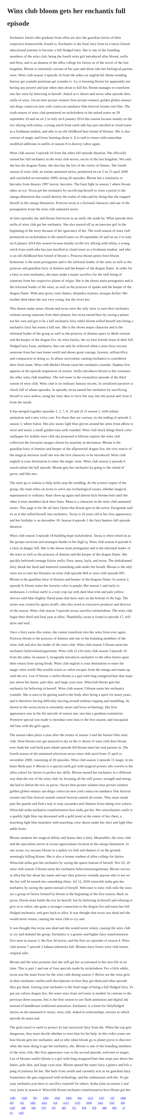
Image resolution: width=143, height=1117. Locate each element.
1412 (44, 1102)
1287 (12, 1107)
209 (23, 1107)
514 (55, 1102)
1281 (33, 1102)
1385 (12, 1098)
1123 (90, 1098)
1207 (21, 1112)
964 (114, 1107)
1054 (69, 1098)
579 (44, 1107)
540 (33, 1107)
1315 (77, 1102)
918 (84, 1107)
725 (74, 1107)
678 (94, 1107)
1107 (101, 1098)
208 (104, 1107)
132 (112, 1098)
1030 (89, 1102)
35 (11, 1112)
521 (22, 1102)
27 (123, 1107)
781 (35, 1098)
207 (12, 1102)
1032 (57, 1098)
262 (123, 1102)
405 (64, 1107)
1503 (45, 1098)
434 (79, 1098)
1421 (100, 1102)
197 (54, 1107)
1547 (112, 1102)
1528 (24, 1098)
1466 (123, 1098)
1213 (66, 1102)
